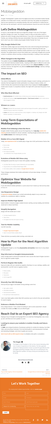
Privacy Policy (12, 422)
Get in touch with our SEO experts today (12, 334)
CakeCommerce (27, 422)
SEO (6, 15)
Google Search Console (28, 168)
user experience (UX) (10, 141)
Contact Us (5, 422)
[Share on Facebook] (22, 362)
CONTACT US (38, 3)
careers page (38, 389)
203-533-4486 (27, 3)
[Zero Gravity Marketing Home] (12, 3)
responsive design (7, 194)
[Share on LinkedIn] (28, 362)
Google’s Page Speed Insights (11, 230)
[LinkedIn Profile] (22, 342)
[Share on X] (25, 362)
